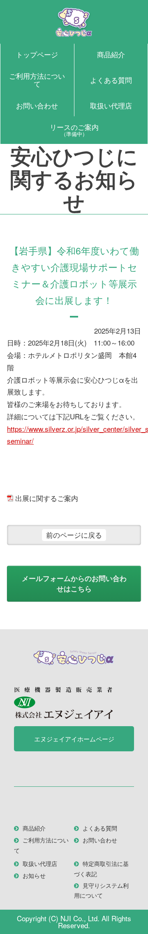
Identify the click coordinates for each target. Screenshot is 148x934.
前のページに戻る (74, 534)
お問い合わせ (37, 105)
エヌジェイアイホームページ (74, 738)
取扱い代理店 (111, 105)
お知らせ (34, 875)
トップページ (37, 54)
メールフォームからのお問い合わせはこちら (74, 583)
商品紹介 (111, 54)
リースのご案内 (74, 130)
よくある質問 (111, 80)
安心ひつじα (74, 22)
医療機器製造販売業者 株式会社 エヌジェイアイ (63, 703)
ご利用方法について (37, 80)
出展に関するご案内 (46, 498)
